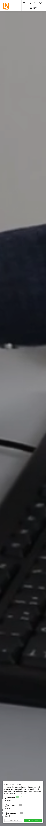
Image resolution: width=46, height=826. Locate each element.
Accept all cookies (32, 820)
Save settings (13, 820)
